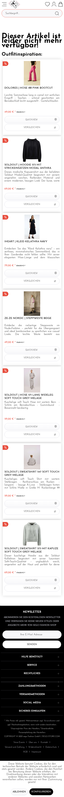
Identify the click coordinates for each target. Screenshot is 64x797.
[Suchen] (56, 13)
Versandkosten (50, 721)
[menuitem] (41, 4)
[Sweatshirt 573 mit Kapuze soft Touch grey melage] (31, 534)
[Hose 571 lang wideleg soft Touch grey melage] (31, 380)
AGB (25, 752)
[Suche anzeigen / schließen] (41, 4)
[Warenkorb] (60, 4)
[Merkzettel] (47, 4)
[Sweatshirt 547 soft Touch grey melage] (31, 457)
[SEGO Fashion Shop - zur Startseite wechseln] (14, 4)
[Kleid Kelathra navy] (31, 227)
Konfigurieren (41, 792)
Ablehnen (19, 792)
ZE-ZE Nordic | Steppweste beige (27, 318)
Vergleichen (32, 127)
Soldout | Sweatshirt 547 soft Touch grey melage (31, 473)
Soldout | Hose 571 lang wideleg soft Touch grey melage (28, 397)
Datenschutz (51, 747)
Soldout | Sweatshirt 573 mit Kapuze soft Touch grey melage (31, 550)
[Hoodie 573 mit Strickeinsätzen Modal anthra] (31, 150)
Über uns (33, 742)
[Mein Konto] (54, 4)
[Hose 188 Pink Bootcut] (31, 73)
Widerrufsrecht (35, 747)
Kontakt (44, 742)
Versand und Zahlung (14, 747)
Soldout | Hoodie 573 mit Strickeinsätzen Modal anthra (27, 166)
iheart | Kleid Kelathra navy (25, 241)
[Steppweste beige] (31, 303)
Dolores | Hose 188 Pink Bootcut (28, 88)
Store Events (19, 742)
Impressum (36, 752)
